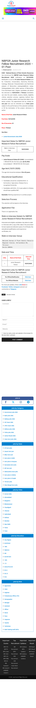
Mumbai (6, 521)
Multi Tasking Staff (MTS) (11, 629)
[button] (33, 18)
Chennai (6, 511)
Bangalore (7, 500)
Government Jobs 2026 (11, 412)
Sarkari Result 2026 (9, 436)
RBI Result (32, 651)
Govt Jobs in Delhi (9, 458)
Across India (8, 494)
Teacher (6, 623)
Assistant (7, 606)
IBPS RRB (6, 658)
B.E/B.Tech (7, 543)
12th (5, 560)
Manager (6, 602)
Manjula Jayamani (7, 69)
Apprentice (7, 586)
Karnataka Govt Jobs (10, 465)
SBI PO (6, 649)
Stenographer (8, 599)
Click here (28, 277)
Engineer (6, 592)
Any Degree (7, 540)
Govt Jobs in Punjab (10, 478)
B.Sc (5, 577)
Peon (5, 616)
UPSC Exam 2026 (9, 425)
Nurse (6, 612)
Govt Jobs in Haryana (10, 461)
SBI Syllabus (23, 647)
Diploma (6, 550)
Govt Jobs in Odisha (10, 475)
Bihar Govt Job (8, 455)
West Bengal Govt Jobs (10, 485)
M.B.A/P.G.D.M (8, 567)
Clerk (5, 589)
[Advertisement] (18, 40)
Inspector (7, 619)
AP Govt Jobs (8, 448)
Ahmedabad (7, 497)
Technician (7, 626)
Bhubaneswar (8, 504)
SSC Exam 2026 (8, 422)
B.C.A (5, 570)
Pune (5, 531)
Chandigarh (7, 507)
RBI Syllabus (23, 654)
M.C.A (6, 573)
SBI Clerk (5, 654)
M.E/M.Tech (7, 556)
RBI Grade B (6, 668)
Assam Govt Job (9, 451)
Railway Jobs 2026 (9, 419)
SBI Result (32, 647)
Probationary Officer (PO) (11, 596)
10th (5, 546)
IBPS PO (6, 647)
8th (5, 553)
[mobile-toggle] (3, 18)
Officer (6, 609)
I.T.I (5, 563)
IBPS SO (6, 656)
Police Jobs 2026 (9, 432)
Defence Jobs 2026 (9, 429)
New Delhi (7, 524)
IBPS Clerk (6, 651)
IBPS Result (32, 649)
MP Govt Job (8, 468)
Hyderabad (7, 514)
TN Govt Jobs (8, 481)
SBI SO (6, 661)
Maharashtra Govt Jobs (11, 471)
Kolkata (6, 517)
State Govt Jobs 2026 (10, 439)
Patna (6, 527)
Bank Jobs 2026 (8, 415)
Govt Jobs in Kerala (11, 294)
